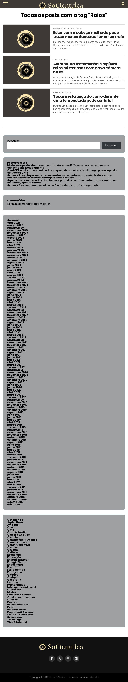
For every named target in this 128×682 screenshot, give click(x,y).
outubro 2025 (16, 235)
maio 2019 (14, 420)
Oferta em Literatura (21, 597)
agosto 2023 (15, 292)
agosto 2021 (15, 352)
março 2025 (15, 247)
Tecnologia (15, 619)
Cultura (12, 552)
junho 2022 (14, 327)
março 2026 (15, 225)
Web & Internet (17, 622)
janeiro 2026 (15, 227)
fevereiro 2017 (16, 487)
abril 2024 (14, 272)
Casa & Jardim (17, 532)
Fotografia (14, 572)
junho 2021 (14, 357)
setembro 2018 (17, 439)
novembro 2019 (17, 405)
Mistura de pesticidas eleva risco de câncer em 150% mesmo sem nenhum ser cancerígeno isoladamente (58, 166)
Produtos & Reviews (20, 612)
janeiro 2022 (15, 340)
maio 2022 (14, 330)
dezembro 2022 (17, 312)
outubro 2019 (16, 407)
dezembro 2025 (17, 230)
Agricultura (15, 522)
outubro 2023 (16, 287)
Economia (14, 555)
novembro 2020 (17, 375)
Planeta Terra (16, 609)
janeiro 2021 (15, 370)
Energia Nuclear (18, 560)
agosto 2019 (15, 412)
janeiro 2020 (15, 400)
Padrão (12, 602)
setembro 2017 (17, 469)
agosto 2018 (15, 442)
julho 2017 (13, 474)
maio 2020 (14, 390)
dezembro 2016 (17, 492)
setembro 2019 (17, 410)
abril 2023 (13, 302)
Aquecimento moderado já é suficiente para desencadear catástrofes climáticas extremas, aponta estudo (61, 181)
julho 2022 (14, 325)
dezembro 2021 (17, 342)
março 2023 (15, 305)
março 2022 (15, 335)
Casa (11, 530)
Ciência (12, 537)
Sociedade (14, 617)
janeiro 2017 (15, 489)
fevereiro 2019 (16, 427)
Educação (14, 557)
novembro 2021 (17, 345)
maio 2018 (14, 449)
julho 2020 (14, 385)
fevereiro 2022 (16, 337)
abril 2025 (13, 245)
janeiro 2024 (15, 280)
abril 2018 (13, 452)
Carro (11, 527)
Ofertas (12, 599)
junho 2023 (14, 297)
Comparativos (17, 542)
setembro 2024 (17, 260)
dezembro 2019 (17, 402)
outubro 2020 (16, 377)
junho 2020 (14, 387)
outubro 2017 (16, 467)
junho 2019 (14, 417)
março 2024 (15, 275)
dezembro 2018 (17, 432)
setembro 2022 (17, 320)
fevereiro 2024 (16, 277)
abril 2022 (13, 332)
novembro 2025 (17, 232)
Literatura (14, 589)
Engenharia (15, 564)
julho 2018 (13, 444)
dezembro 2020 (17, 372)
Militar (11, 592)
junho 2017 (14, 477)
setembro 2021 (17, 350)
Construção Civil (18, 545)
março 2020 (15, 395)
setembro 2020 (17, 380)
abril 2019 (13, 422)
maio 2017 (14, 479)
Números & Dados (19, 594)
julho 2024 (14, 265)
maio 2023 (14, 300)
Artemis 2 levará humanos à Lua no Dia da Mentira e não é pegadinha (53, 185)
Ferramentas (16, 569)
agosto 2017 (15, 472)
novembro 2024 (17, 255)
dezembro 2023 (17, 282)
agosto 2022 (15, 322)
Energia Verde (16, 562)
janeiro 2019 (15, 429)
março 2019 (15, 425)
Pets (10, 607)
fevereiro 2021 (16, 367)
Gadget (12, 574)
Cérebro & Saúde (18, 535)
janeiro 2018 (15, 459)
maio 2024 (14, 270)
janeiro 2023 (15, 310)
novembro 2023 (17, 285)
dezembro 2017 (17, 462)
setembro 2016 (17, 499)
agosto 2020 (15, 382)
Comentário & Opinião (22, 540)
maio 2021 (14, 360)
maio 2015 (14, 504)
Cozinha (13, 550)
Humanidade (16, 584)
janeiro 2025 (15, 250)
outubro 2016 (16, 497)
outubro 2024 (16, 257)
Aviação (13, 525)
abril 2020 (14, 392)
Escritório (13, 567)
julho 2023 (14, 295)
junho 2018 (14, 447)
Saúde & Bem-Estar (20, 614)
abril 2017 (13, 482)
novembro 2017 (17, 464)
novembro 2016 (17, 494)
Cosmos (12, 547)
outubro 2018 (16, 437)
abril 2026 (14, 222)
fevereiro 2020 (16, 397)
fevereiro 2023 (16, 307)
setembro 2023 (17, 290)
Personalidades (17, 604)
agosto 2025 (15, 237)
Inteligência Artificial (21, 587)
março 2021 (14, 365)
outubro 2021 (16, 347)
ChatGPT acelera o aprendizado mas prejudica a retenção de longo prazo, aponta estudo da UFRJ (62, 171)
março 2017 (14, 484)
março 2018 (15, 454)
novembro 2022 (17, 315)
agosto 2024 (15, 262)
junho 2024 (14, 267)
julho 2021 (13, 355)
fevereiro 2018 (16, 457)
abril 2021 (13, 362)
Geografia (14, 579)
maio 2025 (14, 242)
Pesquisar (13, 140)
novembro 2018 (17, 434)
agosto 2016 (15, 502)
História (12, 582)
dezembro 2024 (17, 252)
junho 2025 (14, 240)
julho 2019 (13, 415)
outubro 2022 (16, 317)
